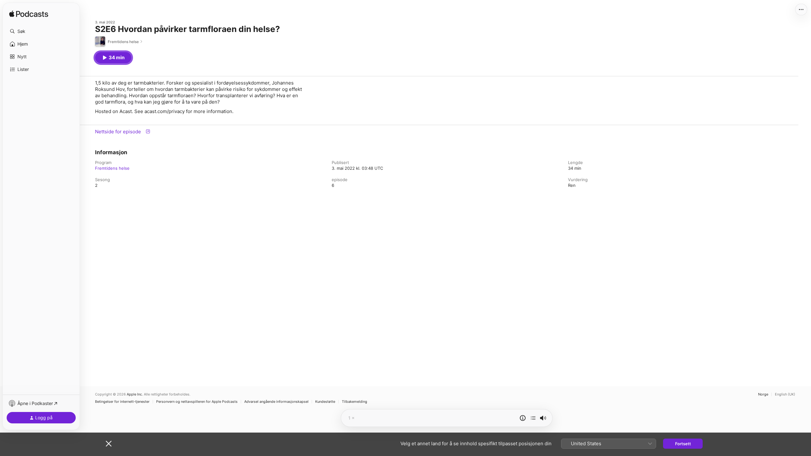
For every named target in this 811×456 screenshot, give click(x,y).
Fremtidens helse (112, 168)
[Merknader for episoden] (523, 418)
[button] (41, 31)
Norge (763, 394)
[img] (28, 14)
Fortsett (683, 443)
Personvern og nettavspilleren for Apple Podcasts (197, 401)
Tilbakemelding (354, 401)
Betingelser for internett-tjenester (122, 401)
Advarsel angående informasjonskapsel (276, 401)
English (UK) (785, 394)
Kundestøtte (325, 401)
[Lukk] (109, 443)
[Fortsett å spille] (533, 418)
